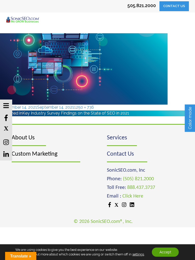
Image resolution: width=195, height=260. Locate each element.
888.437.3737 (141, 187)
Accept (165, 252)
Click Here (132, 196)
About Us (23, 138)
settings (138, 254)
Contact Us (174, 6)
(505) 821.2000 (138, 179)
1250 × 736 (84, 107)
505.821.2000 (141, 5)
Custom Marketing (34, 154)
